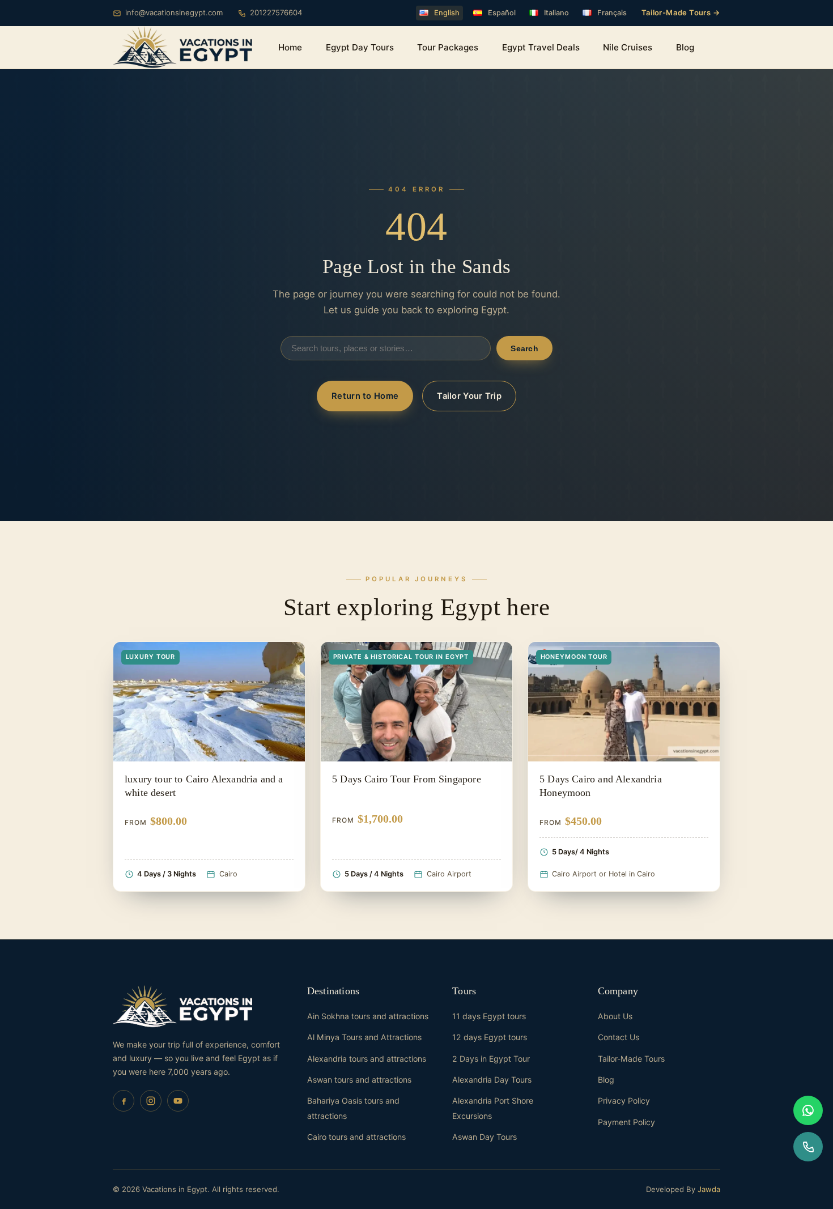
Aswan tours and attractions (359, 1079)
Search (524, 348)
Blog (685, 47)
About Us (615, 1016)
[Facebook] (123, 1101)
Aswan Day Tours (484, 1137)
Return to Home (365, 396)
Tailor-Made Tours (631, 1058)
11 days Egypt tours (489, 1016)
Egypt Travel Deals (541, 47)
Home (290, 47)
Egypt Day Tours (360, 47)
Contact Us (618, 1037)
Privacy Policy (624, 1100)
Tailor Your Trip (469, 396)
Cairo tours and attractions (356, 1137)
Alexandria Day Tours (492, 1079)
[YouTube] (178, 1101)
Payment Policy (626, 1122)
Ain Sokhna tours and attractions (367, 1016)
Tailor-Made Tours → (680, 12)
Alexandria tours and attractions (366, 1058)
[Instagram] (151, 1101)
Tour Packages (447, 47)
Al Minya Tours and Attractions (364, 1037)
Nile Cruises (627, 47)
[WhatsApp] (808, 1110)
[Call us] (808, 1146)
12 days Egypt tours (489, 1037)
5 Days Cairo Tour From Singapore (406, 779)
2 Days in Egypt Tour (491, 1058)
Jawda (709, 1189)
